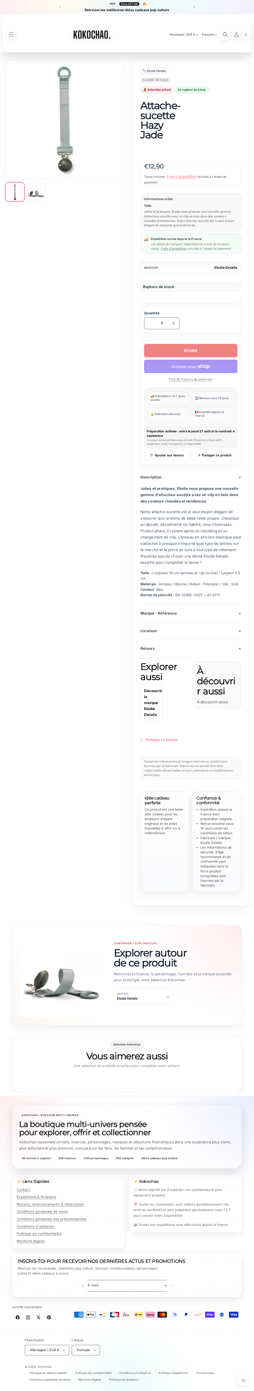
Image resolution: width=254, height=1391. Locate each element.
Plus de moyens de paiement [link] (190, 379)
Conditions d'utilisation (36, 1226)
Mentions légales (31, 1241)
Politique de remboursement (48, 1373)
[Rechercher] (225, 34)
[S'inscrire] (164, 1286)
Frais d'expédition (181, 176)
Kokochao (45, 1366)
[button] (245, 34)
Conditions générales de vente (42, 1211)
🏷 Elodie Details (154, 71)
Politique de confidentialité (39, 1233)
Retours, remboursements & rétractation (50, 1204)
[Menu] (11, 34)
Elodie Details (225, 267)
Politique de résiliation (124, 1379)
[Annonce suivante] (194, 7)
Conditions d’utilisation (135, 1373)
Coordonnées (205, 1373)
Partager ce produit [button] (161, 740)
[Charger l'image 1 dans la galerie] (14, 191)
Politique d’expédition (173, 1373)
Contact (23, 1189)
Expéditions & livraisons (36, 1197)
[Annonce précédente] (60, 7)
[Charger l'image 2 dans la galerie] (36, 191)
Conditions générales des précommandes (51, 1219)
